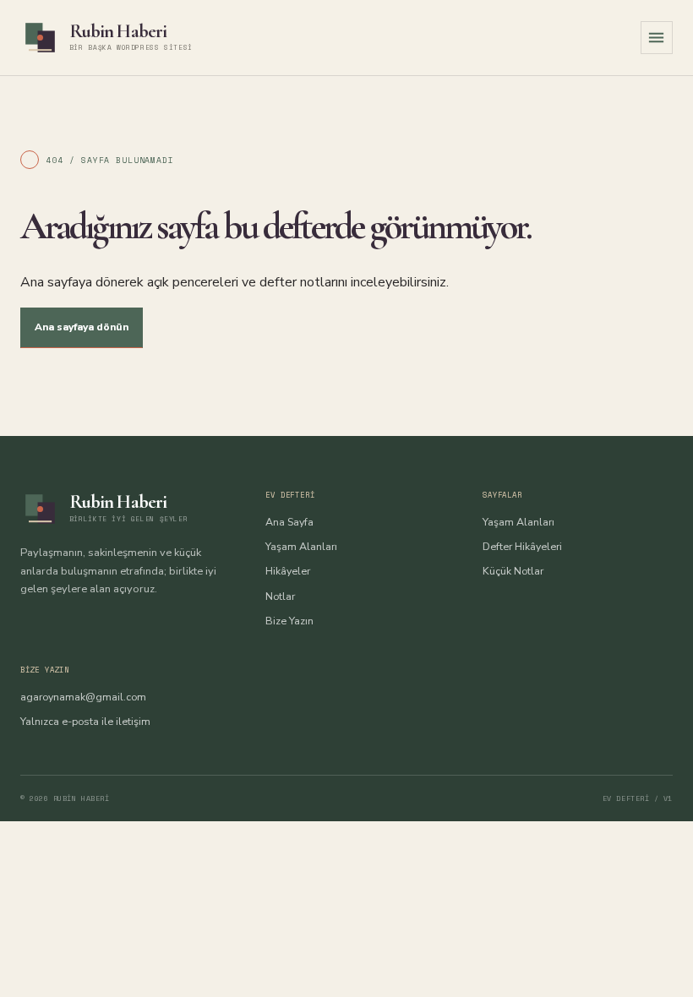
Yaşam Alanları (301, 546)
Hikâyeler (287, 571)
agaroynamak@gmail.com (83, 696)
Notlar (280, 596)
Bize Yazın (289, 620)
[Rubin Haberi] (40, 37)
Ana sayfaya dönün (81, 327)
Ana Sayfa (289, 522)
